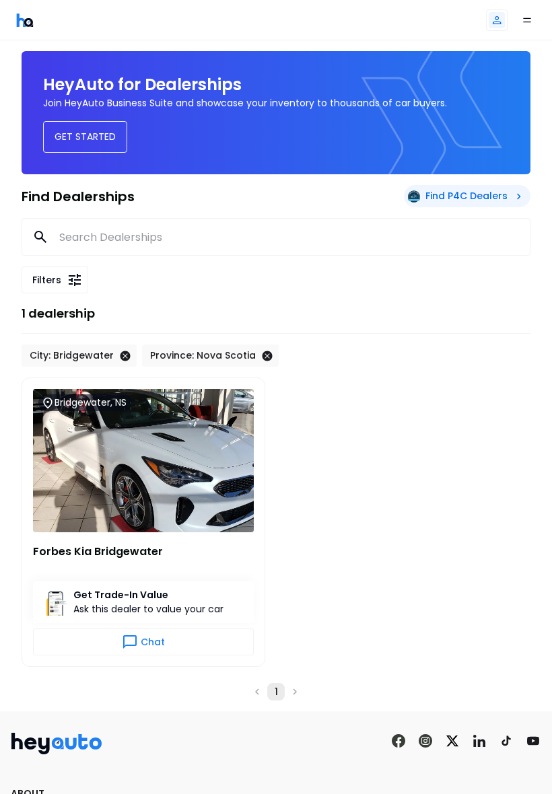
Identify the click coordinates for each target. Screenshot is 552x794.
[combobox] (276, 237)
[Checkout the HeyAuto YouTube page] (533, 741)
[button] (497, 20)
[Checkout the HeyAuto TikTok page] (506, 741)
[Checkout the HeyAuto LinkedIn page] (479, 741)
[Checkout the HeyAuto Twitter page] (452, 741)
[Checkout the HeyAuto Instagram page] (425, 741)
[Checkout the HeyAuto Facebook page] (398, 741)
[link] (25, 19)
